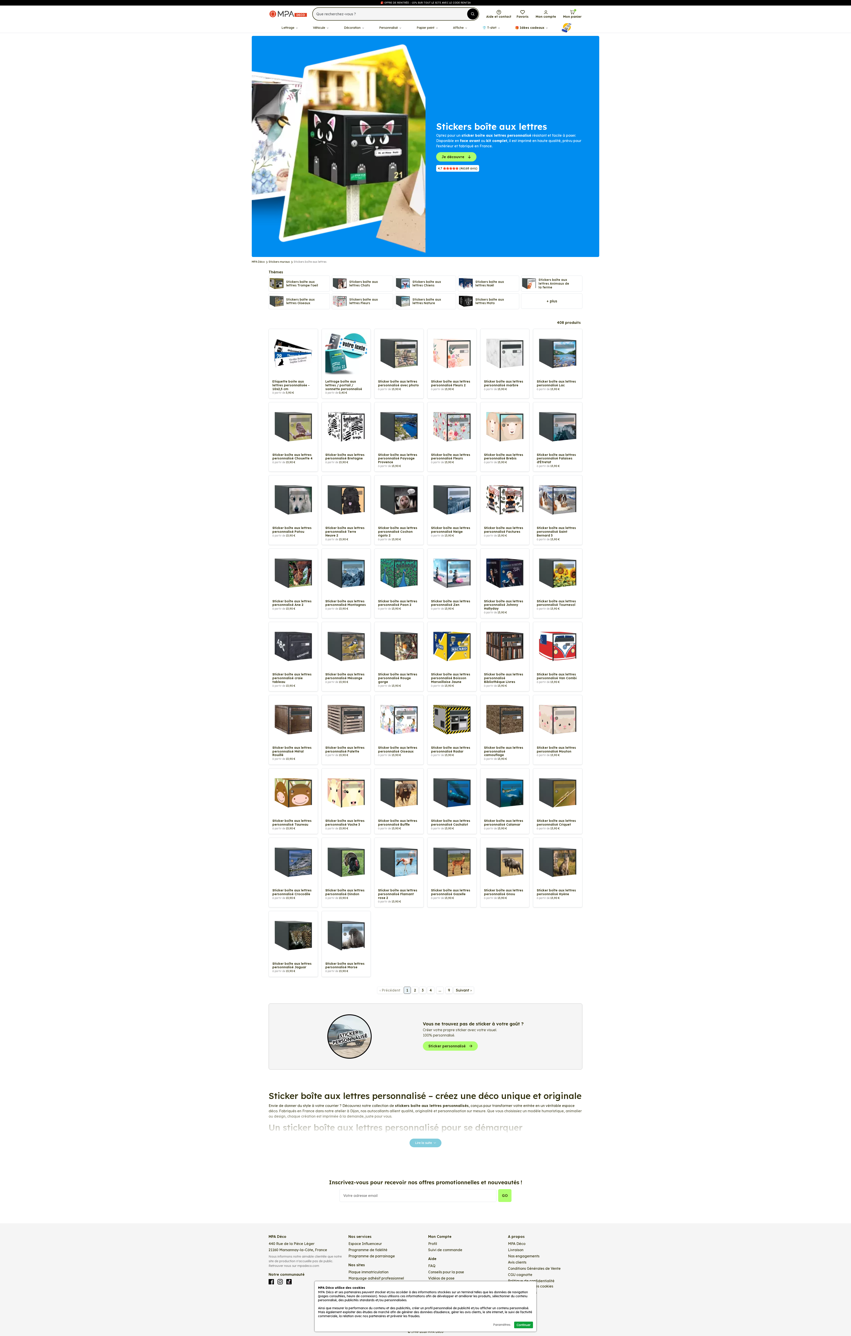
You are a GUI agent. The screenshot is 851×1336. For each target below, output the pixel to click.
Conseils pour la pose (446, 1272)
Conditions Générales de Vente (534, 1268)
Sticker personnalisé (447, 1046)
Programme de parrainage (371, 1256)
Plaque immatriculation (368, 1272)
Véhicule (319, 28)
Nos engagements (523, 1256)
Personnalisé (389, 28)
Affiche (459, 28)
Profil (432, 1243)
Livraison (515, 1250)
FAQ (431, 1266)
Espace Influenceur (365, 1243)
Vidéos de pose (441, 1278)
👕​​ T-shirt (489, 28)
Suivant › (464, 990)
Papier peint (426, 28)
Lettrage (288, 28)
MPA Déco (516, 1243)
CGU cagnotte (520, 1274)
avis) (457, 168)
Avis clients (517, 1262)
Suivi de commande (445, 1250)
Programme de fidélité (367, 1250)
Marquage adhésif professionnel (376, 1278)
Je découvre (453, 157)
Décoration (352, 28)
